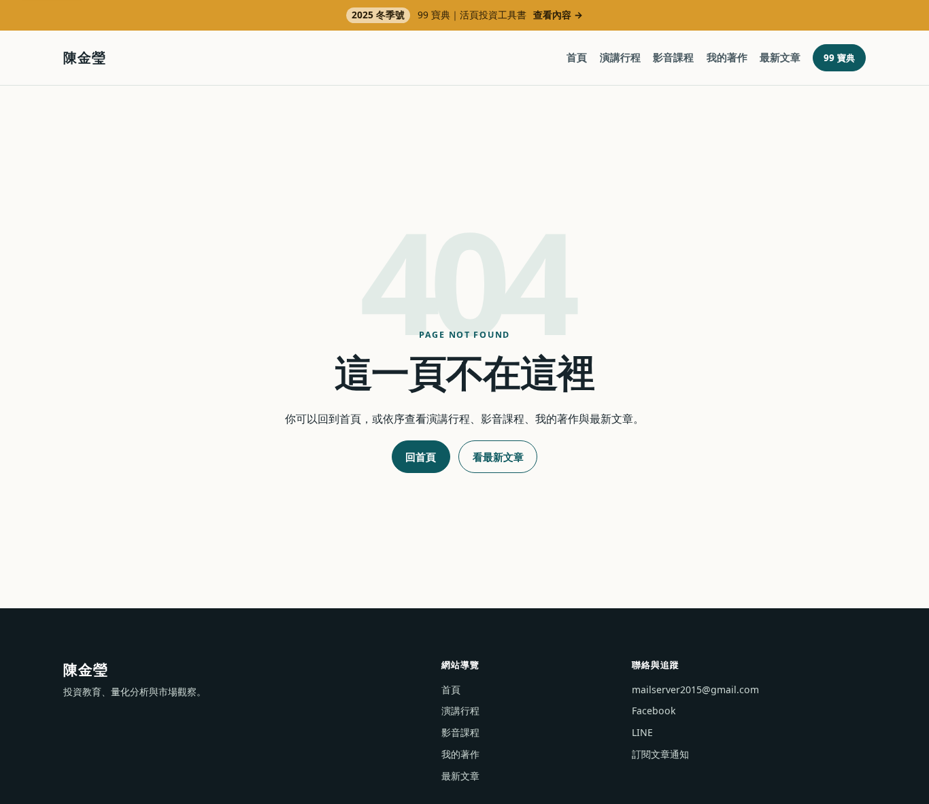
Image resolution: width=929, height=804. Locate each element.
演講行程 (620, 57)
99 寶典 (839, 58)
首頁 (577, 57)
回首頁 (420, 457)
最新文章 (780, 57)
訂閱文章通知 (660, 754)
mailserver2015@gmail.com (695, 689)
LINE (642, 732)
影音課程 (673, 57)
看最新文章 (498, 457)
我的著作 (727, 57)
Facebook (654, 710)
